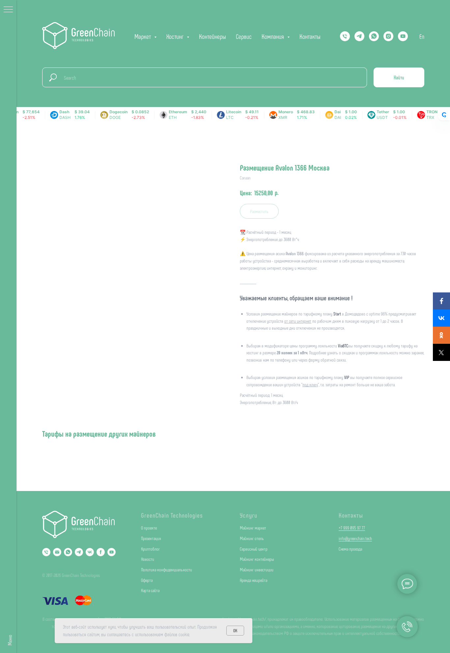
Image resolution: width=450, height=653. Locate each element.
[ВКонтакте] (441, 318)
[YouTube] (403, 36)
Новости (147, 559)
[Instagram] (388, 36)
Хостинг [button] (175, 36)
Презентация (151, 538)
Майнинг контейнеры (257, 559)
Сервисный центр (253, 549)
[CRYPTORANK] (444, 115)
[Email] (57, 552)
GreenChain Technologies (172, 515)
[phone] (345, 36)
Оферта (147, 580)
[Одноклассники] (441, 335)
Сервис (244, 36)
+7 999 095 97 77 (352, 528)
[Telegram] (359, 36)
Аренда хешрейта (253, 580)
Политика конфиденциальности (166, 569)
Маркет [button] (143, 36)
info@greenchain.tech (355, 538)
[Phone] (46, 552)
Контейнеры (212, 36)
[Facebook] (441, 301)
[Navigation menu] (8, 10)
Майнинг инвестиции (256, 569)
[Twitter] (441, 352)
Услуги (248, 515)
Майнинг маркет (253, 528)
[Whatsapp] (374, 36)
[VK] (90, 552)
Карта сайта (150, 590)
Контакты (310, 36)
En (421, 36)
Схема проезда (350, 549)
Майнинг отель (252, 538)
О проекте (149, 528)
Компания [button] (274, 36)
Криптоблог (150, 549)
